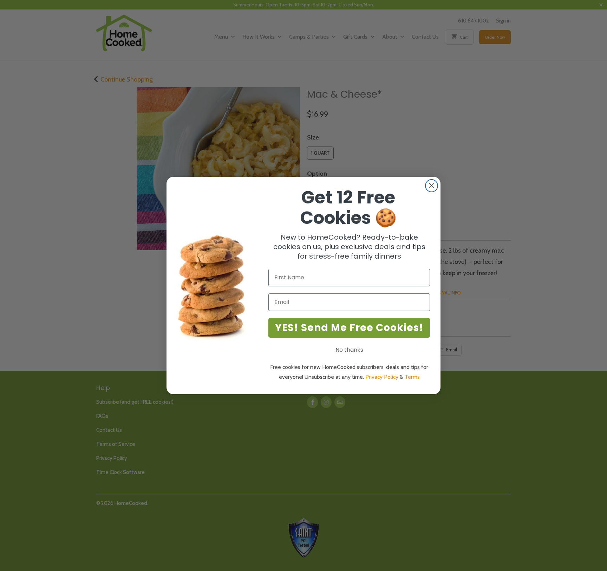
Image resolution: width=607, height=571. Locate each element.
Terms (412, 377)
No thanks (349, 350)
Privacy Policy (381, 377)
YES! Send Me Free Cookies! (349, 328)
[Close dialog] (431, 186)
